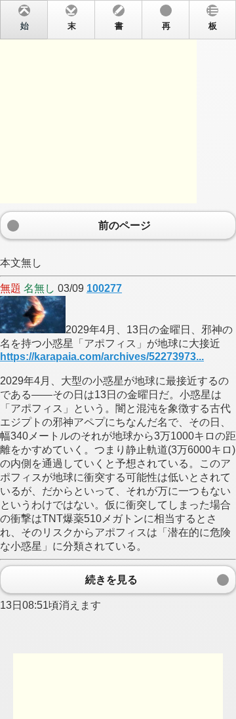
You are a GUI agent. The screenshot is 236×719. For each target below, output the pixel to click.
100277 (104, 288)
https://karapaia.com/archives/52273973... (102, 356)
